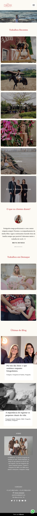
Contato (18, 512)
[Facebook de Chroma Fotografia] (14, 506)
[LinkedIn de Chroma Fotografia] (25, 506)
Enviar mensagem (19, 498)
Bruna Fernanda (18, 248)
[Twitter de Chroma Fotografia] (12, 506)
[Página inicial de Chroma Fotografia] (8, 5)
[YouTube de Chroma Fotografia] (22, 506)
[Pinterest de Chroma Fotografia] (19, 506)
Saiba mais (18, 482)
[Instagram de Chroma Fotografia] (16, 506)
